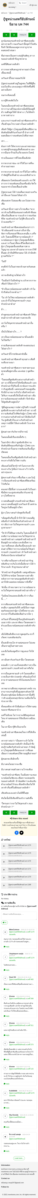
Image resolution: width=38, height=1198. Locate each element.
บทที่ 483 (30, 979)
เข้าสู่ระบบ (33, 5)
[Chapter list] (14, 35)
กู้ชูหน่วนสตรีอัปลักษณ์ (17, 13)
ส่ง (5, 922)
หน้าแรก (12, 3)
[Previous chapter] (6, 35)
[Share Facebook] (17, 833)
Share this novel (20, 818)
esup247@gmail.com (16, 1183)
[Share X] (21, 833)
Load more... (19, 1158)
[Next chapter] (31, 35)
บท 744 (30, 13)
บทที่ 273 (30, 1044)
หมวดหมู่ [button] (12, 7)
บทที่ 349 (30, 998)
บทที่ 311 (30, 1025)
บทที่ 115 (30, 1069)
